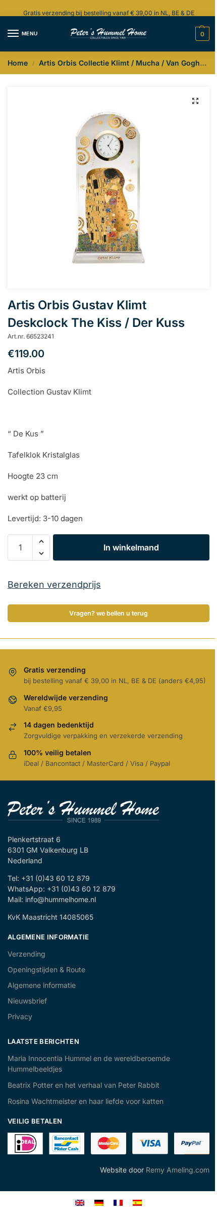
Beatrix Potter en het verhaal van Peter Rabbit (83, 1085)
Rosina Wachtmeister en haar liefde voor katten (86, 1101)
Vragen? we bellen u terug (108, 613)
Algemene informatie (42, 985)
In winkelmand (131, 547)
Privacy (20, 1016)
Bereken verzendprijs (54, 584)
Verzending (26, 954)
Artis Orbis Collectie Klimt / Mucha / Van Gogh (119, 63)
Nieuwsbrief (27, 1000)
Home (18, 63)
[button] (195, 100)
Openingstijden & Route (46, 969)
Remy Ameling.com (177, 1169)
